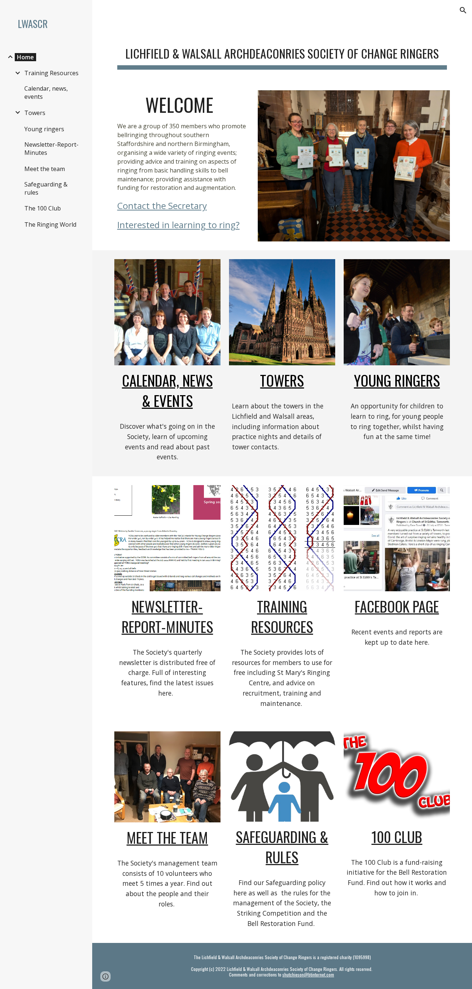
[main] (282, 52)
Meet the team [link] (44, 169)
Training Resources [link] (51, 73)
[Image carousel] (354, 166)
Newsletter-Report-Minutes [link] (51, 148)
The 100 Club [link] (42, 208)
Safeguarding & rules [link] (45, 188)
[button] (463, 10)
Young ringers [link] (44, 129)
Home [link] (25, 57)
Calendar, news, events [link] (46, 92)
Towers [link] (34, 113)
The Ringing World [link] (50, 224)
